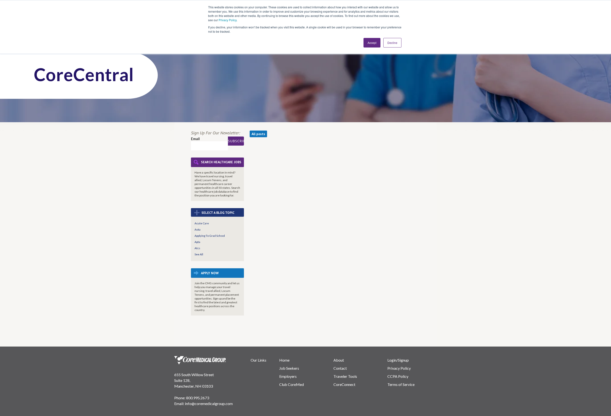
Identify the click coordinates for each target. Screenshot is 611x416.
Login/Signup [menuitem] (398, 360)
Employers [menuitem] (288, 376)
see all (199, 254)
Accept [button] (372, 43)
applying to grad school (210, 235)
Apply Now (210, 273)
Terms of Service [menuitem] (401, 384)
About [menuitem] (338, 360)
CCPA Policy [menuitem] (397, 376)
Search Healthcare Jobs (221, 162)
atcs (197, 248)
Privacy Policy (228, 20)
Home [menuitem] (284, 360)
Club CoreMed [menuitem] (291, 384)
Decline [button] (392, 43)
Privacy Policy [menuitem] (399, 368)
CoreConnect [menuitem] (344, 384)
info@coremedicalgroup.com (209, 403)
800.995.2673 (197, 397)
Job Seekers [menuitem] (289, 368)
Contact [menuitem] (340, 368)
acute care (202, 223)
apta (197, 242)
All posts (258, 134)
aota (197, 229)
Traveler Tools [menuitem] (345, 376)
